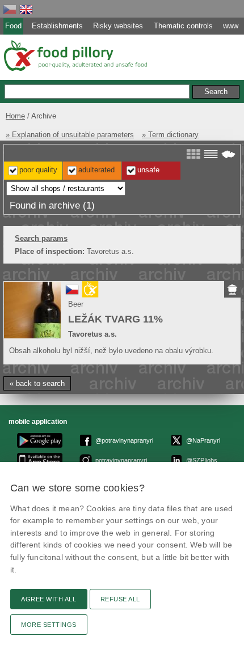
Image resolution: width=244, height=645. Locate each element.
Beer (75, 304)
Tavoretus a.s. (92, 334)
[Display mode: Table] (211, 154)
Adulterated (96, 170)
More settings (49, 624)
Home (15, 116)
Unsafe (148, 170)
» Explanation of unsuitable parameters (70, 134)
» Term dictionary (170, 134)
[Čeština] (9, 9)
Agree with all (49, 599)
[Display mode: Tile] (193, 154)
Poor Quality (38, 170)
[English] (26, 9)
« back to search (37, 383)
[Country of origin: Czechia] (72, 294)
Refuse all (120, 599)
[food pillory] (74, 55)
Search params (41, 238)
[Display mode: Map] (228, 154)
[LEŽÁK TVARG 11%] (32, 310)
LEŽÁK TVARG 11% (115, 319)
